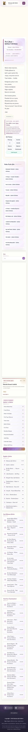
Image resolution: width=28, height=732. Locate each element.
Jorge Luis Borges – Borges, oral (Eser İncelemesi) (12, 604)
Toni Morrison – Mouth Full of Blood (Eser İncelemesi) (12, 654)
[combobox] (12, 258)
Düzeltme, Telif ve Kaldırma (21, 723)
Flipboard (18, 146)
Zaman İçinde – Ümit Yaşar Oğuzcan (12, 585)
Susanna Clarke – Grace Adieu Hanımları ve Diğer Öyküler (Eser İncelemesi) (11, 686)
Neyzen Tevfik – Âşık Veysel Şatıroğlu (12, 591)
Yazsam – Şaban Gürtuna (12, 190)
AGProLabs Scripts (14, 721)
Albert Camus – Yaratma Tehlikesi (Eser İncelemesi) (11, 637)
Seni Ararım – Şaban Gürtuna (13, 184)
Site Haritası (14, 713)
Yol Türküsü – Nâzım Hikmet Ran (12, 553)
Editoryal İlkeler (5, 723)
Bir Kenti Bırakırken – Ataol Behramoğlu (12, 573)
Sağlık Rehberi (21, 721)
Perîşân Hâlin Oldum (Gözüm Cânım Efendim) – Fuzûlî (12, 520)
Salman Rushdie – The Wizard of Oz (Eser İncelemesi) (12, 661)
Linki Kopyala (14, 152)
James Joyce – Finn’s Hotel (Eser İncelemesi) (12, 621)
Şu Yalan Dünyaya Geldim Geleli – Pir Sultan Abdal (11, 540)
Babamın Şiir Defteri (13, 3)
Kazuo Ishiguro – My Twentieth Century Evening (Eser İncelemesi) (12, 646)
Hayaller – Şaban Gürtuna (12, 195)
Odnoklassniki (18, 149)
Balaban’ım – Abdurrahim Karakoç (12, 568)
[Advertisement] (14, 21)
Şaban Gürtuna (15, 47)
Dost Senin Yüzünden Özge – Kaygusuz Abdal (12, 527)
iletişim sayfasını (9, 133)
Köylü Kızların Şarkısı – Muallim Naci (12, 507)
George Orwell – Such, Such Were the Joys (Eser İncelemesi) (12, 629)
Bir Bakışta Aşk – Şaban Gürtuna (13, 216)
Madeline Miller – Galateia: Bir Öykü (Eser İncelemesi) (11, 676)
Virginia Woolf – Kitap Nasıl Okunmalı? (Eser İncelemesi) (11, 613)
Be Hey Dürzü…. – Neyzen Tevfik (12, 469)
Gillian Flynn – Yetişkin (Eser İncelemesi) (10, 694)
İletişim (17, 727)
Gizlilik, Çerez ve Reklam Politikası (14, 729)
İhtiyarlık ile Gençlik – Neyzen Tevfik (12, 534)
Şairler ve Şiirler (10, 465)
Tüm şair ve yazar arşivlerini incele (14, 449)
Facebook (18, 139)
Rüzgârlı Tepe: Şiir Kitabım (13, 477)
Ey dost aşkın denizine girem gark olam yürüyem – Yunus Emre (12, 560)
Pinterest (10, 146)
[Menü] (23, 3)
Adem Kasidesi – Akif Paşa (12, 474)
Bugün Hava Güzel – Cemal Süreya (12, 547)
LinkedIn (18, 143)
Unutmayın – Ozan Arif (11, 502)
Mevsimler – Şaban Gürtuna (12, 237)
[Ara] (23, 258)
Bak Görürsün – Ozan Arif (12, 487)
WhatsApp (10, 139)
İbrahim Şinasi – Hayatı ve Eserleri (12, 482)
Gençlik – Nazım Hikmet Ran (13, 490)
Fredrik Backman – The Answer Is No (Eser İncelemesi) (11, 669)
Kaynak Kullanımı (11, 723)
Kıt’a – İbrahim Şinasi (11, 494)
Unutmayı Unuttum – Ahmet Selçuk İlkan (12, 579)
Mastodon (10, 149)
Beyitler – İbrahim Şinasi (12, 498)
